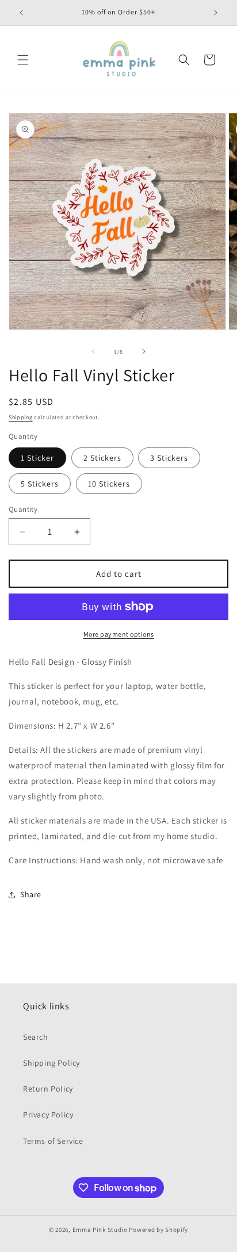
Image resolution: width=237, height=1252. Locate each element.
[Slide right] (143, 351)
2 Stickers (102, 458)
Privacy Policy (48, 1114)
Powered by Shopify (158, 1230)
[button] (23, 59)
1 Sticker (37, 458)
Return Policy (48, 1088)
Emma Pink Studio (100, 1230)
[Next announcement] (215, 12)
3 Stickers (169, 458)
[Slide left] (93, 351)
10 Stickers (109, 483)
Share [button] (30, 894)
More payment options (118, 634)
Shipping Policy (51, 1063)
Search (35, 1037)
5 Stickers (40, 483)
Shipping (21, 417)
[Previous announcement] (21, 12)
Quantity (23, 509)
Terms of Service (53, 1141)
